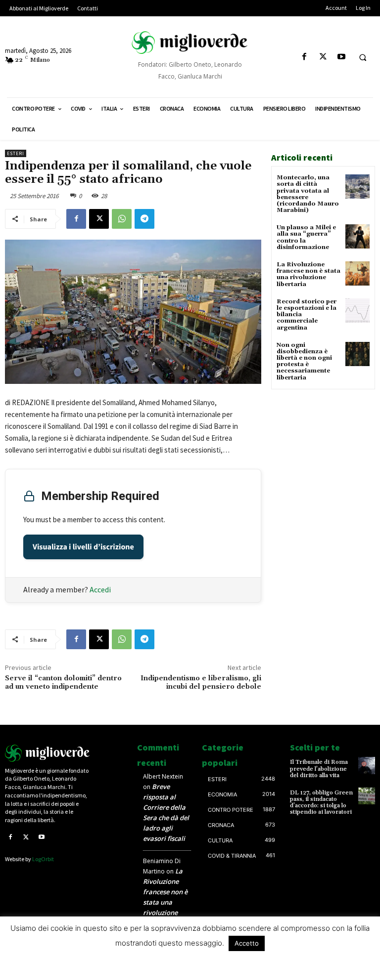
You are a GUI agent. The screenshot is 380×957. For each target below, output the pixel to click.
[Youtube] (341, 57)
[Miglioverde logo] (47, 753)
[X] (323, 57)
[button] (362, 57)
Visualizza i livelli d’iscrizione (83, 547)
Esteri (15, 153)
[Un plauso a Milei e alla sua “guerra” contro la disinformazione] (357, 236)
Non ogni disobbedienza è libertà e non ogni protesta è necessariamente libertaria (304, 361)
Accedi (100, 589)
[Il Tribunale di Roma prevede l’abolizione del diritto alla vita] (366, 765)
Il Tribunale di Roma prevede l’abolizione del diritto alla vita (319, 768)
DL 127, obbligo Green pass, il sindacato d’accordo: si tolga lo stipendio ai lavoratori (321, 802)
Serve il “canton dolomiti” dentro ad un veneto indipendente (63, 682)
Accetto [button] (247, 943)
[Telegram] (144, 219)
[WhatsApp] (122, 219)
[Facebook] (304, 57)
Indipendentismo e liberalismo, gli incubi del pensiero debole (201, 682)
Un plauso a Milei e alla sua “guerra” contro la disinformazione (306, 237)
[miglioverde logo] (190, 42)
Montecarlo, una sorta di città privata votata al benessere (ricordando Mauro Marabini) (308, 194)
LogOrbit (43, 859)
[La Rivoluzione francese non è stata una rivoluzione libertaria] (357, 273)
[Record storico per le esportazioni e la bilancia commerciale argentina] (357, 310)
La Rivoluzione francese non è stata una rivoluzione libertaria (308, 274)
